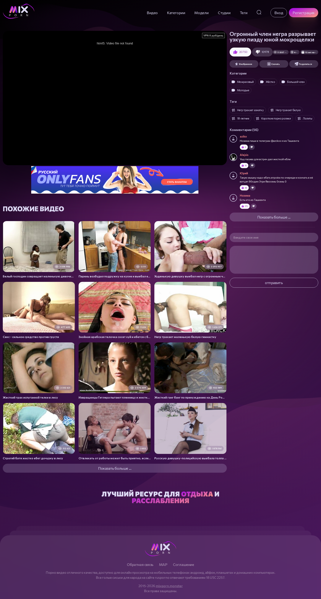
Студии (224, 12)
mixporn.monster (169, 586)
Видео (152, 12)
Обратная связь (140, 564)
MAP (163, 564)
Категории (176, 12)
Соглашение (183, 564)
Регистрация (303, 12)
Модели (201, 12)
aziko (243, 136)
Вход (278, 12)
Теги (243, 12)
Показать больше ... (274, 217)
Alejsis (244, 154)
